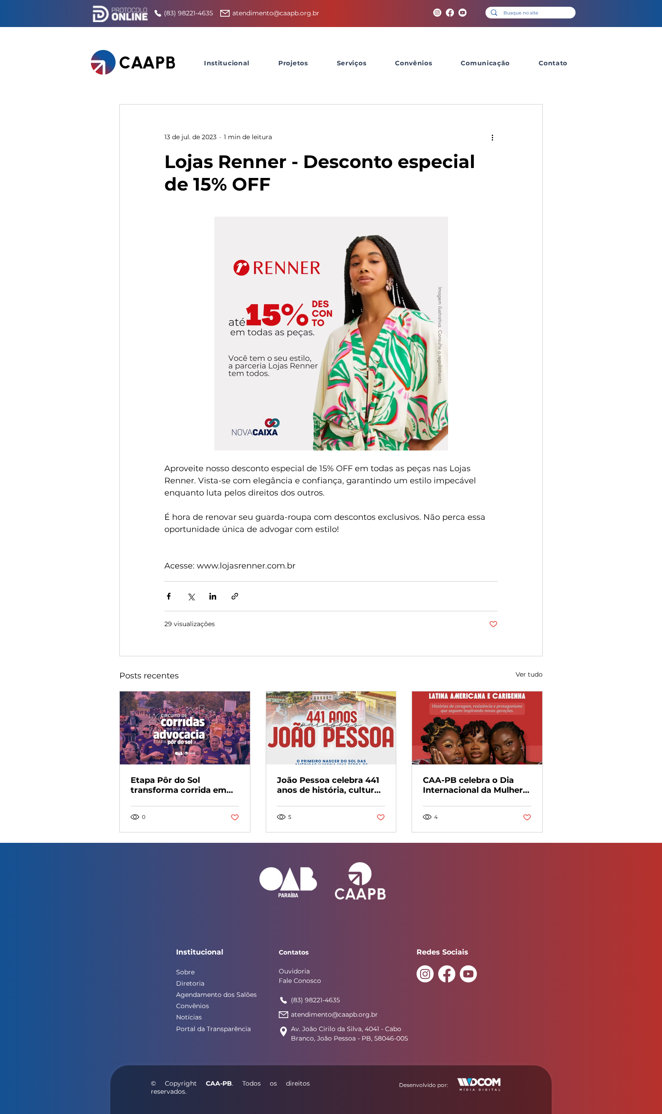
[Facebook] (450, 13)
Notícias (189, 1017)
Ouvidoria (294, 971)
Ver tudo (529, 674)
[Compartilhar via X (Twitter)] (190, 596)
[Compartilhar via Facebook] (168, 596)
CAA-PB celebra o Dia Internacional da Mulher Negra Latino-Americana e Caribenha (475, 785)
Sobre (185, 972)
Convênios (192, 1006)
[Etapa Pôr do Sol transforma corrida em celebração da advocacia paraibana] (185, 727)
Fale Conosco (300, 981)
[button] (226, 63)
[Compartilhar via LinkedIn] (213, 596)
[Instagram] (437, 13)
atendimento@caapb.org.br (275, 13)
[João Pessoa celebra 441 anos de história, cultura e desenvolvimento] (331, 727)
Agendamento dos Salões (216, 995)
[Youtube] (462, 13)
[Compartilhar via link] (235, 596)
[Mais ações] (492, 137)
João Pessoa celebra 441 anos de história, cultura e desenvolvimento (328, 785)
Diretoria (190, 983)
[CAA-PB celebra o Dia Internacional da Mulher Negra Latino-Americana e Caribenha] (477, 727)
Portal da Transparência (213, 1029)
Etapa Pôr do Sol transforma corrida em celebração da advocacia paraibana (183, 785)
